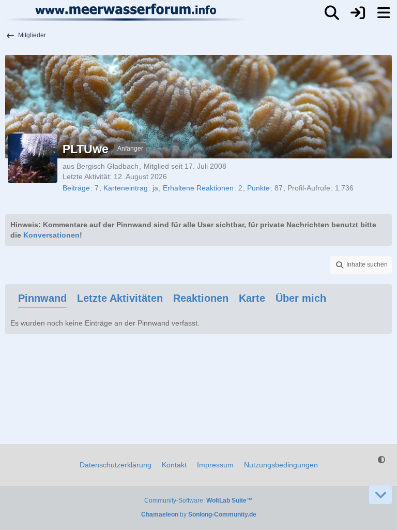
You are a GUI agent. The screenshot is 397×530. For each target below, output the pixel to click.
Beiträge (76, 188)
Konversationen (51, 235)
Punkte (258, 188)
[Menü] (383, 13)
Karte (252, 298)
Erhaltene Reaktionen (198, 188)
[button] (361, 265)
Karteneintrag (125, 188)
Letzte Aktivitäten (120, 298)
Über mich (301, 298)
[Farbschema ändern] (381, 459)
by (198, 514)
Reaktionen (200, 298)
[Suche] (332, 13)
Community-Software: (198, 500)
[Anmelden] (357, 13)
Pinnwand (42, 298)
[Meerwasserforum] (126, 12)
